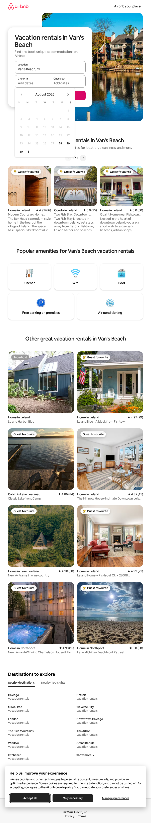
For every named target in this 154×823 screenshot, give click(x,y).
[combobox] (50, 69)
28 (60, 143)
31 (29, 151)
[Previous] (68, 158)
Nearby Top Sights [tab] (53, 682)
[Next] (83, 158)
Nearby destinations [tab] (21, 682)
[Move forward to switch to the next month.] (68, 94)
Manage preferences (115, 798)
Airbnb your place (127, 6)
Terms (82, 816)
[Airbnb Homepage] (18, 6)
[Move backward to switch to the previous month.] (21, 94)
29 (68, 143)
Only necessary (73, 798)
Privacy (69, 816)
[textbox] (32, 83)
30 (21, 151)
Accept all (29, 798)
